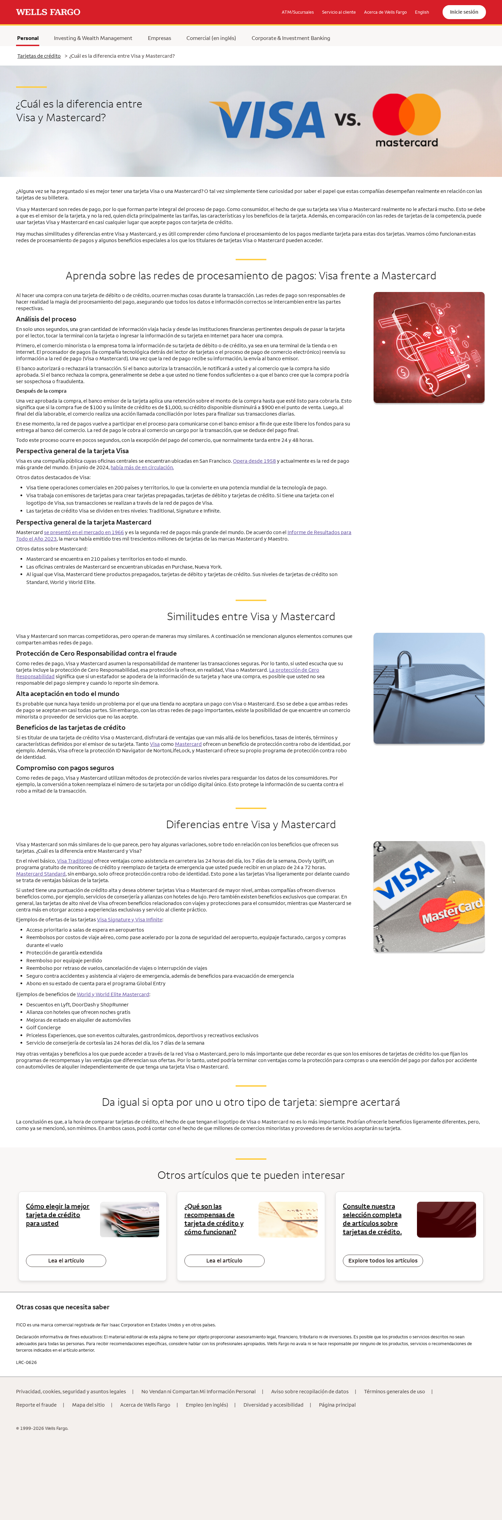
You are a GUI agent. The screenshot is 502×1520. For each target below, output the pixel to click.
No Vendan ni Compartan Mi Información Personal (198, 1391)
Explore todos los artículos (383, 1260)
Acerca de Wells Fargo (145, 1405)
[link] (48, 12)
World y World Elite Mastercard (113, 994)
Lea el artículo (66, 1260)
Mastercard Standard (41, 873)
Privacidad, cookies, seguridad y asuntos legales (71, 1391)
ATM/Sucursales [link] (298, 12)
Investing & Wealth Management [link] (93, 37)
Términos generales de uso (394, 1391)
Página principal (337, 1405)
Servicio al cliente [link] (339, 12)
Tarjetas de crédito (39, 56)
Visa (155, 744)
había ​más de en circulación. (142, 467)
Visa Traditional (75, 860)
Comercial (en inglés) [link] (211, 37)
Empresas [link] (159, 37)
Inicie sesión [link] (464, 12)
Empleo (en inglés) (207, 1405)
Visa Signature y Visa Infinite (129, 919)
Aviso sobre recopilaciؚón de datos (310, 1391)
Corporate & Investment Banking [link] (291, 37)
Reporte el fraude (36, 1405)
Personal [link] (28, 37)
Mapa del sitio (88, 1405)
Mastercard (188, 744)
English (422, 12)
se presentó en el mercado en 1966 (84, 532)
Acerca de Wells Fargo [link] (385, 12)
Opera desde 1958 (254, 461)
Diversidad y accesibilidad (273, 1405)
